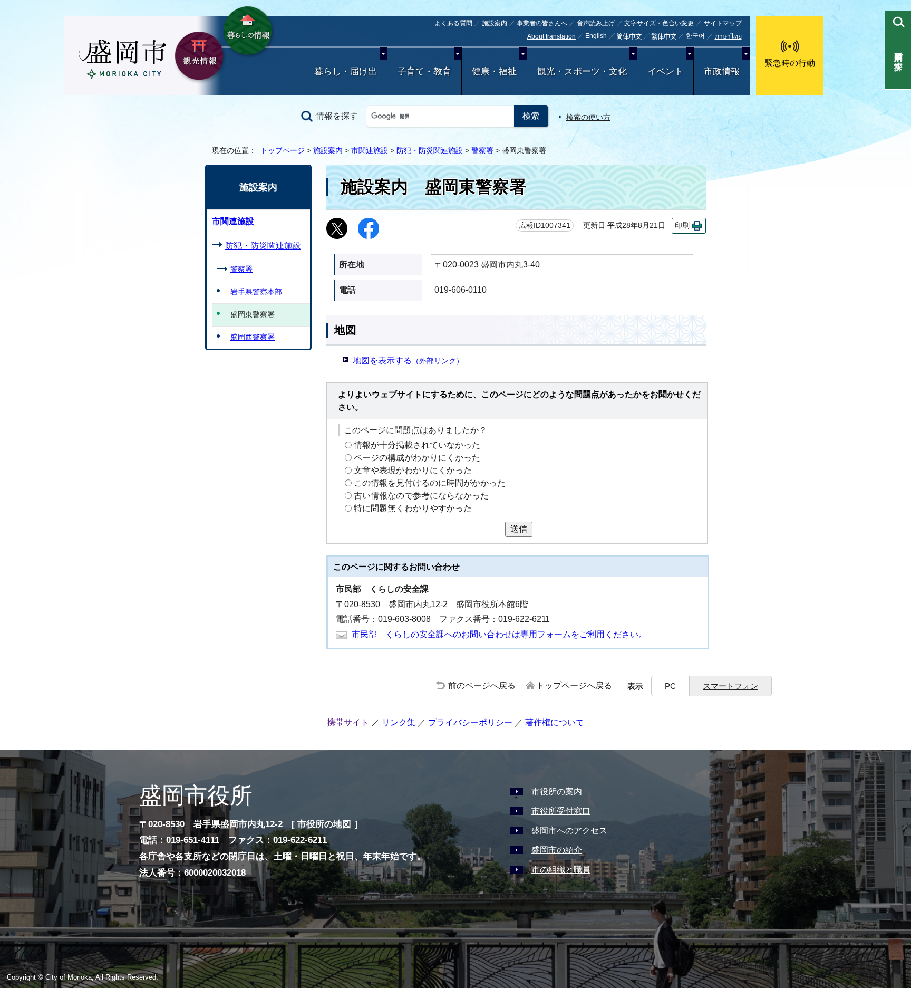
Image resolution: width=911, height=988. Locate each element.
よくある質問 (453, 23)
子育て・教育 (424, 71)
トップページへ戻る (574, 685)
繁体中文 (663, 37)
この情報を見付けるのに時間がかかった (430, 482)
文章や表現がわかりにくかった (413, 470)
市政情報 (722, 71)
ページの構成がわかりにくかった (417, 457)
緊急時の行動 (789, 63)
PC (670, 686)
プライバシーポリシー (470, 722)
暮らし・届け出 (345, 71)
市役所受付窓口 (560, 811)
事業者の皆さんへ (542, 23)
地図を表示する (408, 360)
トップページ (282, 150)
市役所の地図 (324, 824)
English (596, 36)
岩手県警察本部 (256, 291)
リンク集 (398, 722)
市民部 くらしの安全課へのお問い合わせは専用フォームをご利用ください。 (499, 634)
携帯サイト (348, 722)
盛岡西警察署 (252, 337)
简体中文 (629, 37)
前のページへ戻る (482, 685)
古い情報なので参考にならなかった (421, 495)
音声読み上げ (596, 23)
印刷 (682, 225)
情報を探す (337, 115)
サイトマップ (723, 23)
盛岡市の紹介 (556, 850)
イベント (665, 71)
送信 (518, 528)
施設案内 (494, 23)
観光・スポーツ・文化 (582, 71)
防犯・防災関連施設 (429, 150)
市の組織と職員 (560, 869)
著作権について (554, 722)
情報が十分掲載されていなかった (417, 444)
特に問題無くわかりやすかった (413, 508)
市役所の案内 (556, 791)
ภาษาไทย (728, 36)
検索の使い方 (588, 117)
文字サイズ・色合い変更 (659, 23)
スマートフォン (730, 686)
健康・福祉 (494, 71)
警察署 (482, 150)
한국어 (695, 36)
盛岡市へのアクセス (569, 830)
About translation (551, 36)
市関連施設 (369, 150)
